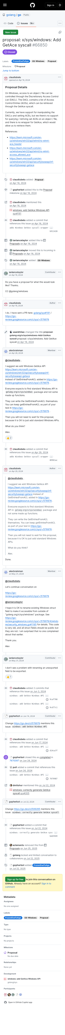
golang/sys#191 (42, 312)
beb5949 (53, 836)
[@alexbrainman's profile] (6, 352)
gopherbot (14, 716)
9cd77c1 (53, 707)
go (19, 14)
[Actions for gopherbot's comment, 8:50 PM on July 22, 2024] (59, 801)
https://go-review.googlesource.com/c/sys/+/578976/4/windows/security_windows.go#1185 (31, 621)
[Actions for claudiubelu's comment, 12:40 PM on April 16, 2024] (59, 303)
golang (10, 14)
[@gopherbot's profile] (6, 716)
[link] (18, 179)
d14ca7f (53, 750)
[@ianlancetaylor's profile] (6, 273)
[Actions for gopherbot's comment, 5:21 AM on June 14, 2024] (59, 716)
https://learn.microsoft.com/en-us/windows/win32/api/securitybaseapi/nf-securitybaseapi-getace (32, 161)
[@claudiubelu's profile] (6, 78)
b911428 (53, 231)
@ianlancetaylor (14, 602)
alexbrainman (16, 350)
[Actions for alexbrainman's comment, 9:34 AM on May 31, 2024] (59, 571)
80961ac (53, 460)
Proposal (47, 189)
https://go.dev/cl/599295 (27, 809)
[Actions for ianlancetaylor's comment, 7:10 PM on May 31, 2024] (59, 658)
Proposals (15, 243)
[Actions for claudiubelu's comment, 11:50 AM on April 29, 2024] (59, 468)
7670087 (14, 760)
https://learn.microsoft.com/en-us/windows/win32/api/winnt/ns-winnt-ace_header (30, 140)
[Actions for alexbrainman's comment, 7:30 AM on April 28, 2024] (59, 350)
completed (45, 757)
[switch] (9, 438)
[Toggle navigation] (5, 5)
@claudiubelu (12, 360)
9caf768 (53, 699)
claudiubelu (15, 77)
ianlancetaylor (16, 272)
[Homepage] (32, 5)
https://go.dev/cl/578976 (27, 723)
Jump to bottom (11, 70)
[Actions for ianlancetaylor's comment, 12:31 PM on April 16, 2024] (59, 272)
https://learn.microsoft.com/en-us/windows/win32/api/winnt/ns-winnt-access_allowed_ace (30, 151)
